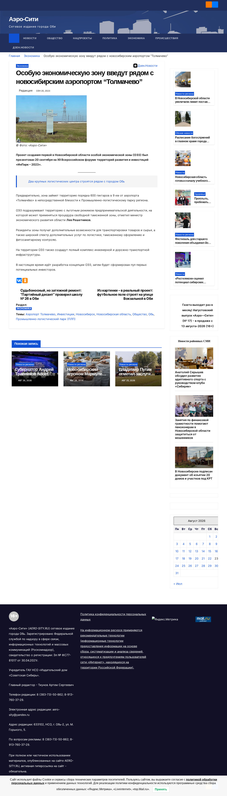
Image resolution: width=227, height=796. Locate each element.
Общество (55, 38)
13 (196, 551)
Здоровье (200, 194)
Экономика (137, 38)
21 (203, 558)
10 (176, 551)
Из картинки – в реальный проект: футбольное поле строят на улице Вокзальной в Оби (125, 294)
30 (216, 566)
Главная (14, 56)
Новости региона (25, 364)
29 (210, 566)
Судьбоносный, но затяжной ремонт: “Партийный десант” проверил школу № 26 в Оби (51, 294)
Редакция (25, 90)
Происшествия (167, 38)
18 (183, 558)
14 (203, 551)
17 (177, 558)
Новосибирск (85, 314)
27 (196, 566)
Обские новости (184, 133)
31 (176, 573)
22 (210, 558)
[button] (216, 43)
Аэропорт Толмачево (41, 314)
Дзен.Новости (23, 47)
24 (177, 566)
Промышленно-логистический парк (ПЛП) (46, 319)
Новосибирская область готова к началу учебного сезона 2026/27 (191, 180)
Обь (151, 314)
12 (190, 551)
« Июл (178, 583)
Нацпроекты (83, 38)
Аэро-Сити (23, 19)
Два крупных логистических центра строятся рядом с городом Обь (76, 181)
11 (183, 551)
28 (203, 566)
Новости (30, 38)
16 (216, 551)
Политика (110, 38)
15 (209, 551)
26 (190, 566)
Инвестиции (65, 314)
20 (196, 558)
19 (190, 558)
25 (183, 566)
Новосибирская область (113, 314)
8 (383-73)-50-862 (50, 694)
